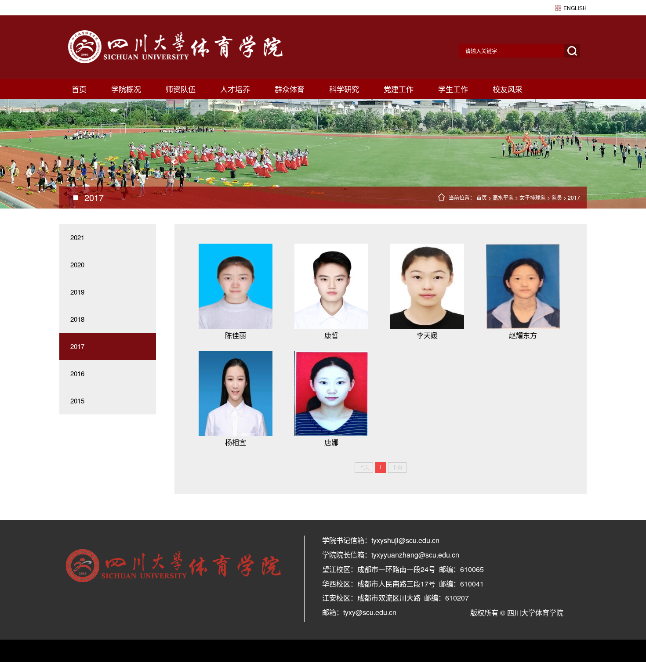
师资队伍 (181, 88)
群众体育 (290, 88)
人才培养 (235, 88)
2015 (77, 400)
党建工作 (399, 88)
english (575, 7)
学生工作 (453, 88)
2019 (77, 291)
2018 (77, 319)
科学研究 (344, 88)
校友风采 (508, 88)
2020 (77, 264)
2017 (574, 197)
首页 (79, 88)
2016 (77, 373)
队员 (557, 197)
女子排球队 (532, 197)
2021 (77, 237)
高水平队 (503, 197)
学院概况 (126, 88)
